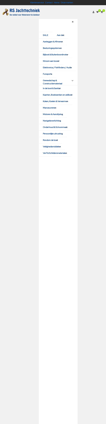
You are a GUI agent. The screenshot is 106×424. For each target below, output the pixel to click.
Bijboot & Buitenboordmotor (55, 54)
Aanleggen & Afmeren (53, 41)
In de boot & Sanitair (52, 88)
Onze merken (67, 2)
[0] (97, 12)
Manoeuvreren (49, 107)
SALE (45, 35)
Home (56, 2)
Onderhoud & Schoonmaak (55, 127)
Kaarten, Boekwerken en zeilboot (57, 94)
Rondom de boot (50, 140)
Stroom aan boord (51, 61)
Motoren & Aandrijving (53, 114)
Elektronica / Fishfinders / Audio (57, 67)
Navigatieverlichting (52, 120)
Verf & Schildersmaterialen (55, 153)
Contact (49, 2)
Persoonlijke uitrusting (53, 133)
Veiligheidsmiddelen (52, 146)
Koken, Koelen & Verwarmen (55, 101)
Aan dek (60, 35)
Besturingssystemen (52, 48)
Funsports (47, 74)
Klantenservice (37, 2)
